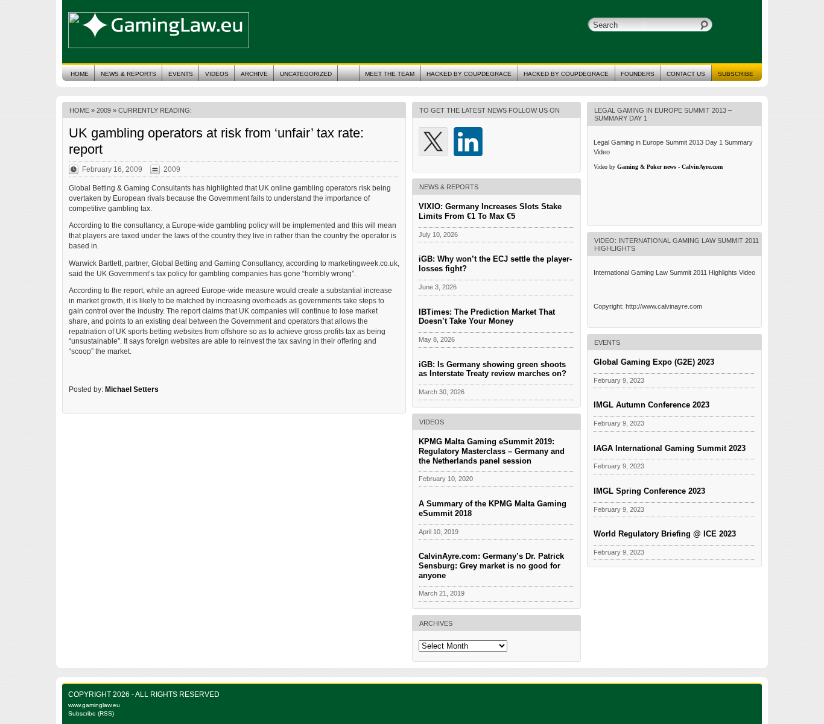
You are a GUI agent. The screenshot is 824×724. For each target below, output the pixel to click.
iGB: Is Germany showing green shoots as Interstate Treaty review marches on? (492, 369)
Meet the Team (389, 74)
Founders (637, 74)
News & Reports (128, 74)
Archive (254, 74)
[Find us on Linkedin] (468, 141)
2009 (104, 110)
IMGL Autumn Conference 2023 (651, 404)
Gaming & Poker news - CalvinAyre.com (670, 166)
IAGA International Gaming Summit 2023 (670, 448)
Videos (217, 74)
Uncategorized (306, 74)
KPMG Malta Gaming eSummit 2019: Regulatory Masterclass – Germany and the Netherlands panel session (492, 451)
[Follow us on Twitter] (433, 141)
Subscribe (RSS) (91, 713)
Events (180, 74)
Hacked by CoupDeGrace (566, 74)
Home (80, 74)
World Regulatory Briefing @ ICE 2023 (665, 533)
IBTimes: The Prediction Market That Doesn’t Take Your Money (487, 316)
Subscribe (735, 74)
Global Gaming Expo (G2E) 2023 (654, 362)
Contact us (686, 74)
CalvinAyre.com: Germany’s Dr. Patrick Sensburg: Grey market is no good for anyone (491, 566)
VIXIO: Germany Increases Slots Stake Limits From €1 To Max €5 (490, 211)
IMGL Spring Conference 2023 (649, 491)
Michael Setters (132, 389)
